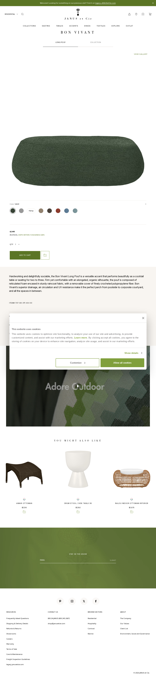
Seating (46, 26)
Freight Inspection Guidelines (18, 659)
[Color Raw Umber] (41, 211)
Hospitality (92, 623)
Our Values (124, 623)
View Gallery (140, 54)
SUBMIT (113, 560)
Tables (59, 26)
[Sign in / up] (129, 14)
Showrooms (11, 634)
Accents (73, 26)
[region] (78, 386)
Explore (116, 26)
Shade (87, 26)
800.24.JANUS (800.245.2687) (59, 618)
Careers (9, 639)
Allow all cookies (122, 362)
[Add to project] (45, 255)
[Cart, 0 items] (150, 14)
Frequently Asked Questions (17, 618)
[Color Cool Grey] (21, 211)
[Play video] (78, 386)
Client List (124, 628)
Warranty (10, 644)
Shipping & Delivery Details (17, 623)
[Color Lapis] (67, 211)
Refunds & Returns (13, 628)
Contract (91, 628)
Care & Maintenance (14, 654)
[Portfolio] (143, 14)
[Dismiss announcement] (153, 3)
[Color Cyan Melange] (75, 211)
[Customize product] (24, 499)
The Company (125, 618)
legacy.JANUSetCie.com (105, 3)
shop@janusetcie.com (56, 623)
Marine (90, 634)
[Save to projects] (24, 511)
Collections (29, 26)
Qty (11, 244)
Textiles (101, 26)
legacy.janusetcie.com (15, 664)
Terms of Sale (11, 649)
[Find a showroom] (136, 14)
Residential (10, 14)
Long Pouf (60, 42)
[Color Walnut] (49, 211)
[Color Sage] (13, 211)
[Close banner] (143, 318)
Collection (95, 42)
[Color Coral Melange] (58, 211)
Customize (76, 362)
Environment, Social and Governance (135, 634)
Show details (131, 353)
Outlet (129, 26)
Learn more (80, 337)
